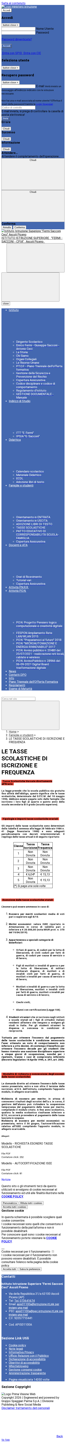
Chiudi (6, 128)
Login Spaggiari (44, 104)
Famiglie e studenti (21, 735)
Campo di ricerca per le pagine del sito (26, 695)
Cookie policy (17, 1345)
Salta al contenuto (13, 3)
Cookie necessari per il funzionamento (26, 1251)
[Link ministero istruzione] (19, 6)
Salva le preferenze (30, 1269)
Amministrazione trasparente (27, 1373)
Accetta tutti (14, 1207)
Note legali (16, 1349)
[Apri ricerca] (36, 257)
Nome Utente (45, 28)
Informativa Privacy (21, 1352)
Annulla (7, 227)
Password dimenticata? (16, 39)
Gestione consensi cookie (25, 1369)
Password (42, 32)
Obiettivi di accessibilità (24, 1362)
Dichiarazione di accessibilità (27, 1359)
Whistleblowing (18, 1366)
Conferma (19, 227)
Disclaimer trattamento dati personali (25, 1408)
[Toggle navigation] (30, 287)
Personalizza (10, 1203)
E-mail (40, 86)
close (6, 303)
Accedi (6, 10)
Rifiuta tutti (31, 1203)
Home (12, 731)
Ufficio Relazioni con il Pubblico (29, 1356)
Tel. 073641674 (24, 1300)
